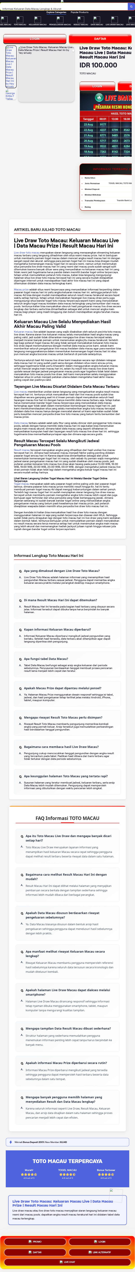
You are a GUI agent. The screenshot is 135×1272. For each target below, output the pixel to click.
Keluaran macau (23, 331)
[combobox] (64, 6)
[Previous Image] (21, 74)
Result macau (22, 450)
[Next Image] (71, 74)
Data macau (21, 423)
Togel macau (21, 483)
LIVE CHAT (69, 1262)
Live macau (20, 391)
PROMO (37, 1241)
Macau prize (21, 289)
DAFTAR (100, 38)
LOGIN (35, 38)
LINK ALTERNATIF (102, 1252)
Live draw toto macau (27, 252)
